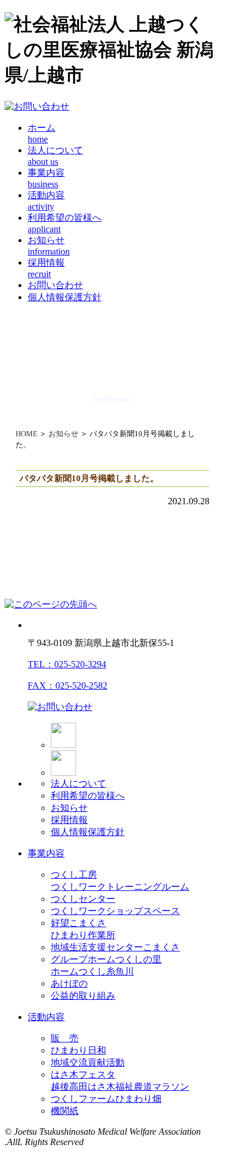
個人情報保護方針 (65, 297)
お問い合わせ (55, 285)
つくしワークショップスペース (115, 911)
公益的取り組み (83, 995)
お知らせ (63, 433)
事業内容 (46, 853)
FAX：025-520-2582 (67, 685)
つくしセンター (83, 899)
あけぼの (69, 983)
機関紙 (64, 1111)
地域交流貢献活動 (88, 1062)
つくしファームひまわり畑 (106, 1099)
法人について (78, 783)
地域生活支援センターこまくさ (115, 947)
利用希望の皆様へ (88, 795)
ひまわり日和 (78, 1050)
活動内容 (46, 1017)
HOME (27, 433)
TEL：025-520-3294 (67, 664)
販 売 (64, 1038)
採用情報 (69, 820)
